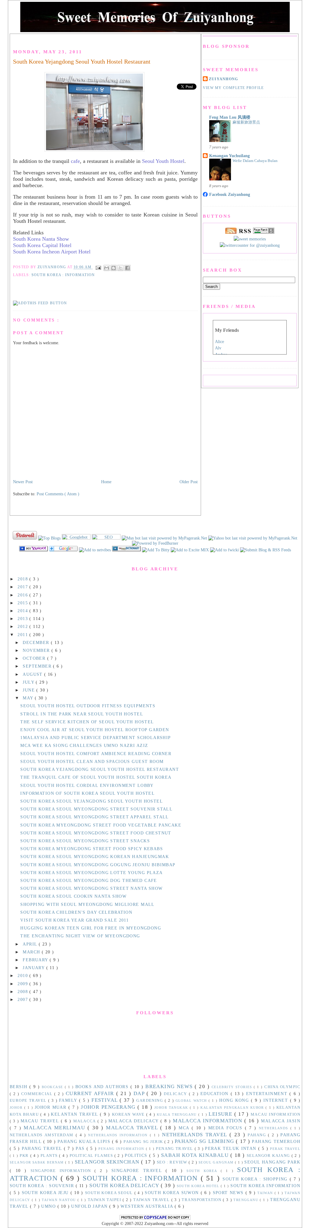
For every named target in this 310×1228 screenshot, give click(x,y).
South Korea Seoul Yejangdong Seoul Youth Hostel (91, 801)
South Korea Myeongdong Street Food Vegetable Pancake (100, 825)
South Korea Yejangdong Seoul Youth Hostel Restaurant (81, 61)
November (37, 650)
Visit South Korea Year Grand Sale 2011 (74, 920)
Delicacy (176, 1094)
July (29, 682)
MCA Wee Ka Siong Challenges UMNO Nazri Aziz (84, 745)
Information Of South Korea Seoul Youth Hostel (87, 793)
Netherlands (274, 1128)
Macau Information (275, 1114)
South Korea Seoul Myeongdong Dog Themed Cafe (88, 880)
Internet (276, 1100)
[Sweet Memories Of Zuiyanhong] (190, 549)
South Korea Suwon (173, 1192)
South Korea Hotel (199, 1186)
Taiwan (266, 1193)
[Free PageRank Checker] (263, 232)
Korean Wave (129, 1114)
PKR (25, 1156)
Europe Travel (29, 1100)
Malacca (85, 1121)
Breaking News (170, 1086)
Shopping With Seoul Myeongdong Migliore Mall (87, 904)
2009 (23, 983)
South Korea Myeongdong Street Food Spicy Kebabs (91, 848)
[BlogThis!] (113, 268)
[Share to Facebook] (127, 268)
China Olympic (282, 1087)
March (32, 951)
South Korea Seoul (109, 1193)
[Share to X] (120, 268)
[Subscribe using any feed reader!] (40, 303)
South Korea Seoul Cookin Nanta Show (73, 896)
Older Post (189, 481)
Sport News (229, 1192)
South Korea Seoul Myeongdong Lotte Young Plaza (91, 872)
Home (106, 481)
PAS (81, 1148)
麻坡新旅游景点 (246, 122)
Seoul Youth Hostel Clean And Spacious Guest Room (91, 761)
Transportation (202, 1200)
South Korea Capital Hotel (42, 245)
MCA (185, 1127)
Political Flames (92, 1156)
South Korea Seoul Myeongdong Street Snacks (85, 840)
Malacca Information (208, 1121)
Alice (219, 341)
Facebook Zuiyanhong (229, 194)
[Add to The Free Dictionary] (127, 549)
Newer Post (23, 481)
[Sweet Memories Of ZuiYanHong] (34, 549)
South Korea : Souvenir (43, 1185)
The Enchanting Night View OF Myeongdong (80, 935)
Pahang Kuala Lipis (85, 1141)
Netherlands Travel (195, 1134)
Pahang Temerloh (276, 1141)
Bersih (19, 1086)
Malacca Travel (133, 1128)
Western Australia (147, 1206)
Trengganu (246, 1200)
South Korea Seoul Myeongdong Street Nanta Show (91, 888)
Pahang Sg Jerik (144, 1142)
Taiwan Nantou (59, 1200)
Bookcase (53, 1087)
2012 (23, 626)
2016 (23, 595)
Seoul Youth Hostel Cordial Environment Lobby (86, 785)
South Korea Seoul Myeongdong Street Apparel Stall (94, 816)
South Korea (203, 1171)
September (38, 666)
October (35, 658)
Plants (50, 1156)
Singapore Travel (138, 1170)
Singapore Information (63, 1171)
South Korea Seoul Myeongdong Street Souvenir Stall (96, 809)
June (29, 690)
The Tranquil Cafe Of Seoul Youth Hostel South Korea (95, 777)
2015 (23, 602)
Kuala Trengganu (177, 1114)
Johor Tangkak (172, 1107)
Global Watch (192, 1100)
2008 (23, 991)
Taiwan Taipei (105, 1200)
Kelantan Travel (75, 1114)
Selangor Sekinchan (108, 1162)
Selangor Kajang (269, 1156)
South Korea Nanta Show (41, 239)
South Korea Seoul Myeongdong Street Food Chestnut (95, 832)
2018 (23, 578)
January (34, 967)
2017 (23, 586)
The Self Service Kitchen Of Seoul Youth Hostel (87, 721)
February (36, 959)
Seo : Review (173, 1162)
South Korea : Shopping (256, 1179)
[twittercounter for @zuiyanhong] (250, 245)
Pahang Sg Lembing (205, 1141)
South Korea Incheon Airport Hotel (52, 252)
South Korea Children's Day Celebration (76, 912)
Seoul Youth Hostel (163, 161)
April (31, 944)
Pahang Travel (43, 1148)
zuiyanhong (223, 79)
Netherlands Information (119, 1135)
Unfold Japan (90, 1206)
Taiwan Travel (152, 1200)
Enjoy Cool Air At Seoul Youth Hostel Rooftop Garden (94, 729)
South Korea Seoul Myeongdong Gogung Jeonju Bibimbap (97, 864)
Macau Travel (41, 1120)
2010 (23, 975)
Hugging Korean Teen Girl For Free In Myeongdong (90, 928)
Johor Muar (51, 1107)
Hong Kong (235, 1100)
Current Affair (91, 1093)
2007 (23, 999)
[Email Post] (98, 267)
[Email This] (107, 268)
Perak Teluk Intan (231, 1148)
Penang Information (122, 1148)
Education (215, 1093)
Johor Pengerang (109, 1107)
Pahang (258, 1135)
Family (69, 1100)
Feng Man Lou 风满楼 (229, 117)
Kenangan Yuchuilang (229, 155)
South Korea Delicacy (125, 1185)
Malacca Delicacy (134, 1120)
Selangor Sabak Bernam (37, 1162)
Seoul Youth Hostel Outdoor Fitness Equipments (87, 705)
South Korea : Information (63, 275)
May (29, 697)
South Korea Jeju (46, 1192)
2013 (23, 618)
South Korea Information (265, 1185)
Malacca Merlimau (55, 1128)
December (37, 642)
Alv (218, 348)
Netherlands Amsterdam (43, 1135)
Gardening (150, 1100)
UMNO (49, 1206)
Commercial (37, 1094)
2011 (23, 634)
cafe (75, 161)
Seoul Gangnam (217, 1162)
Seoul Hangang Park (272, 1162)
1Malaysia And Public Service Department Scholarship (95, 737)
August (33, 674)
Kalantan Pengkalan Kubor (232, 1107)
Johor (17, 1107)
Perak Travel (285, 1148)
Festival (105, 1100)
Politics (137, 1155)
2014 (23, 610)
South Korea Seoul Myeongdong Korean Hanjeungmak (94, 856)
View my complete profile (233, 88)
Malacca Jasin (280, 1120)
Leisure (221, 1114)
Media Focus (226, 1127)
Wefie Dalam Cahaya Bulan (255, 160)
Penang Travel (175, 1149)
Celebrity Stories (233, 1087)
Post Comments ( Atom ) (58, 493)
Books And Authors (102, 1086)
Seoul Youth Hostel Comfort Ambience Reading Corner (95, 753)
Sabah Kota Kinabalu (195, 1155)
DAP (140, 1093)
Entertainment (268, 1093)
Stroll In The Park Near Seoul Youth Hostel (81, 713)
